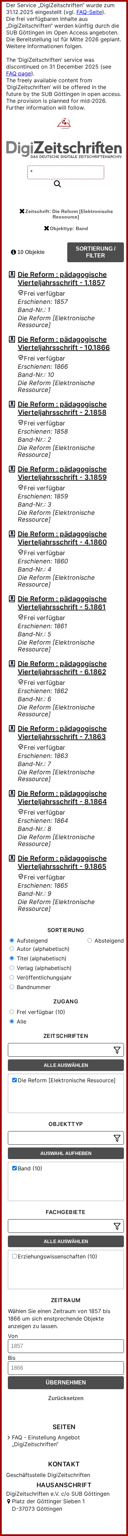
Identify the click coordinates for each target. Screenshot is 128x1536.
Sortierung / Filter (95, 252)
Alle (20, 1021)
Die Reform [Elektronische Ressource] (67, 1080)
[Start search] (57, 184)
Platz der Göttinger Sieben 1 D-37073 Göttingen (48, 1505)
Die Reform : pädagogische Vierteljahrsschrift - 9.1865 (62, 862)
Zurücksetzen (66, 1398)
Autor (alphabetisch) (42, 948)
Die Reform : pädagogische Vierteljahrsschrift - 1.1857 (62, 278)
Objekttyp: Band (69, 228)
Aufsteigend (31, 940)
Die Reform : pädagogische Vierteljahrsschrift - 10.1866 (64, 343)
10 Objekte (30, 252)
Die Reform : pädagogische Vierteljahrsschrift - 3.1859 (62, 473)
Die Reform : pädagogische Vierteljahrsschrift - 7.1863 (62, 732)
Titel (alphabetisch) (41, 958)
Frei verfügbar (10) (40, 1012)
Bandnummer (33, 987)
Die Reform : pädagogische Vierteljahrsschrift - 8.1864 (62, 797)
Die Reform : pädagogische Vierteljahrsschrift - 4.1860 (62, 538)
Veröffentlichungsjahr (43, 977)
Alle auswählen (66, 1065)
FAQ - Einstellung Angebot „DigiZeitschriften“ (46, 1441)
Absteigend (108, 940)
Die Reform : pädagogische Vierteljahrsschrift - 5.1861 (62, 603)
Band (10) (30, 1168)
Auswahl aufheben (65, 1153)
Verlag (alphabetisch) (43, 967)
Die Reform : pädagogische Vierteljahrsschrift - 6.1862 (62, 668)
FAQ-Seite (89, 12)
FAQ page (18, 73)
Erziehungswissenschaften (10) (57, 1256)
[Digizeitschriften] (64, 124)
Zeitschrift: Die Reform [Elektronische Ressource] (69, 214)
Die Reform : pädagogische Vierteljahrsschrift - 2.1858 (62, 408)
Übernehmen (66, 1382)
